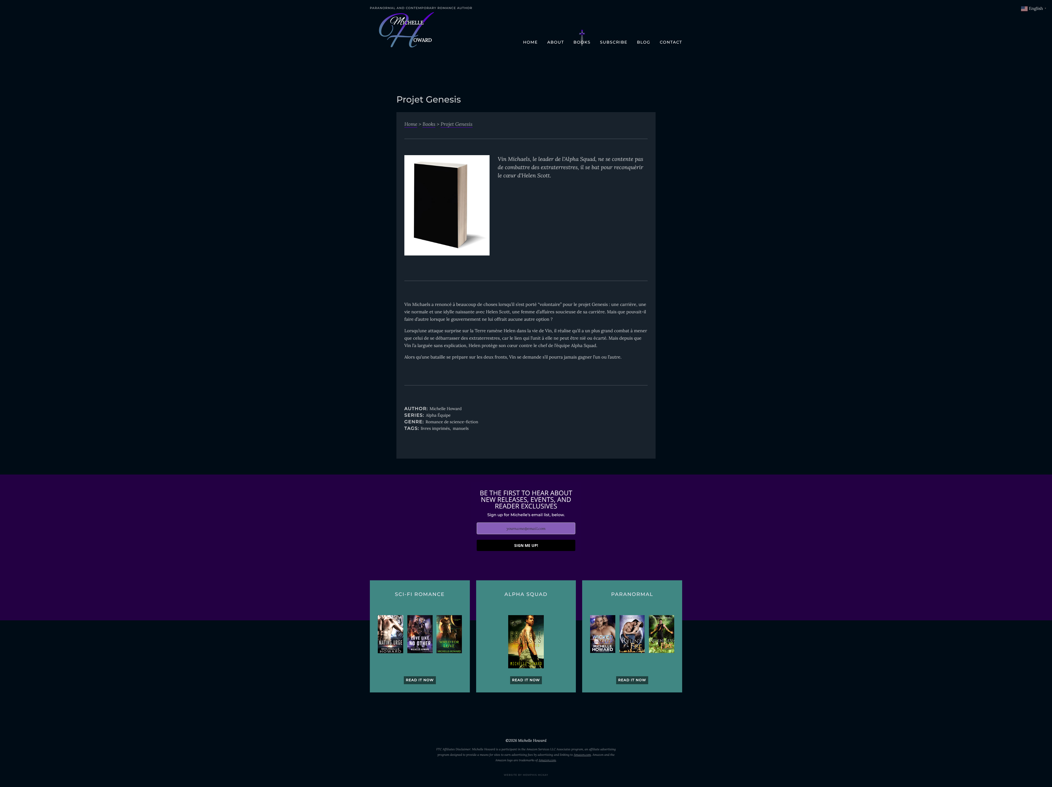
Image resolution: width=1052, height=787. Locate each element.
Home (530, 42)
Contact (671, 42)
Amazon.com (582, 755)
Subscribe (613, 42)
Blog (643, 42)
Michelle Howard (446, 408)
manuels (461, 428)
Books (581, 42)
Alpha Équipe (438, 415)
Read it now (420, 680)
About (555, 42)
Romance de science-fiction (451, 422)
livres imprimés (435, 428)
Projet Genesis (456, 124)
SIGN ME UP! (526, 545)
